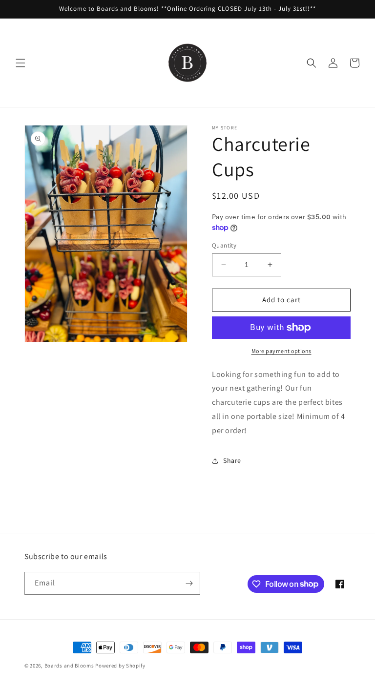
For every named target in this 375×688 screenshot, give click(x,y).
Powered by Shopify (120, 665)
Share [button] (232, 460)
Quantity (224, 245)
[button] (20, 63)
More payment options (281, 350)
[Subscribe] (189, 583)
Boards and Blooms (69, 665)
